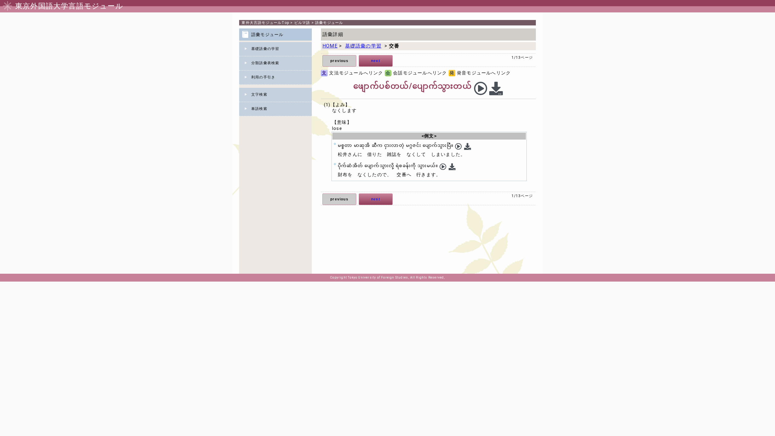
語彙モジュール (329, 23)
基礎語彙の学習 (265, 49)
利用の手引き (263, 77)
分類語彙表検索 (265, 63)
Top (265, 23)
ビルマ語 (302, 23)
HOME (330, 46)
